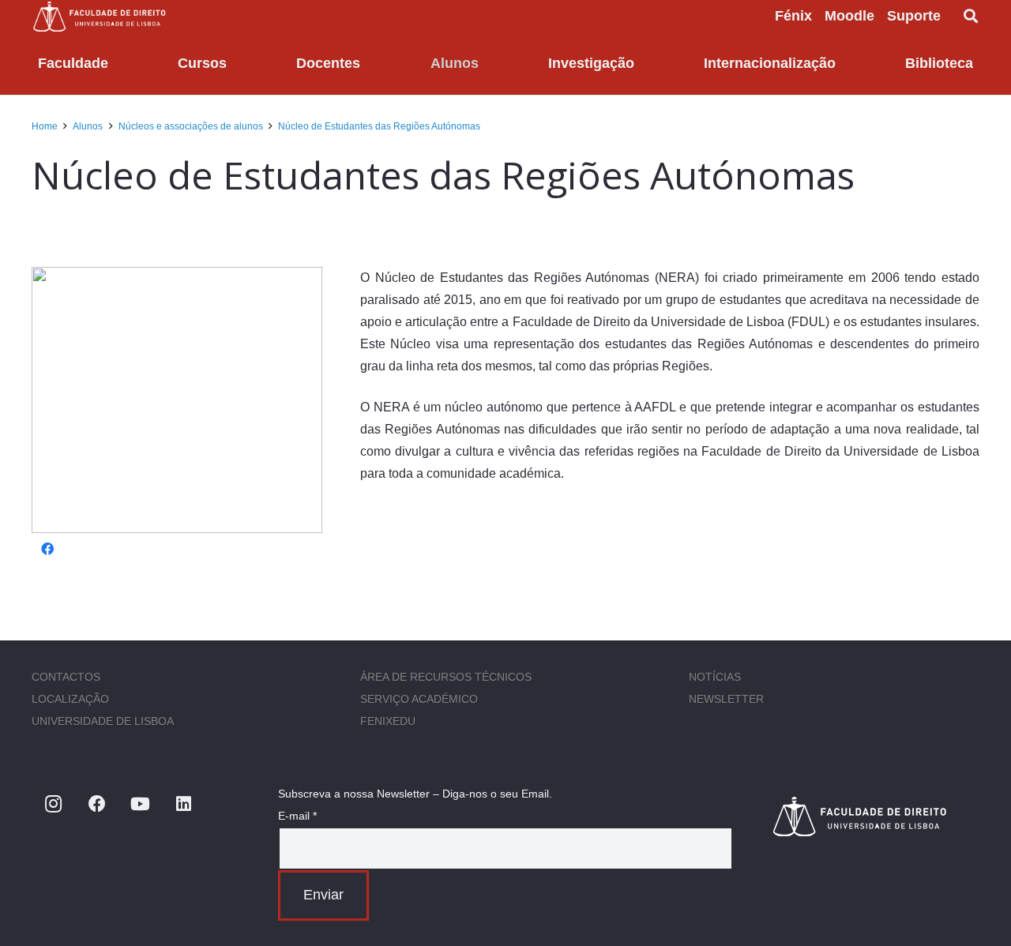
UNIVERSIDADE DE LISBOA (103, 721)
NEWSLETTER (726, 699)
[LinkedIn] (183, 804)
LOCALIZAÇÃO (70, 699)
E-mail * (297, 815)
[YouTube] (140, 804)
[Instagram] (53, 804)
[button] (953, 15)
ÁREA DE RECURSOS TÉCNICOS (446, 676)
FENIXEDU (387, 721)
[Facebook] (47, 549)
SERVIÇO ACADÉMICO (419, 699)
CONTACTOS (66, 676)
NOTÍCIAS (715, 676)
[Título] (875, 816)
